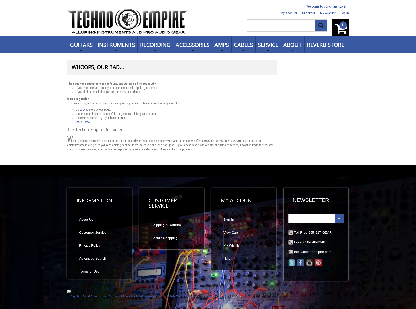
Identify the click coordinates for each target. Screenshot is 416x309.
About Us (86, 219)
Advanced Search (92, 258)
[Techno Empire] (127, 22)
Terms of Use (89, 271)
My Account (289, 13)
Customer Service (92, 232)
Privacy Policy (89, 245)
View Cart (230, 232)
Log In (345, 13)
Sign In (228, 219)
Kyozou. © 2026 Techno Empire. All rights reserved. (187, 296)
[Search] (321, 25)
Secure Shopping (164, 238)
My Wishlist (328, 13)
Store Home (83, 122)
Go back (80, 109)
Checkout (308, 13)
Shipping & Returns (166, 225)
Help (226, 258)
